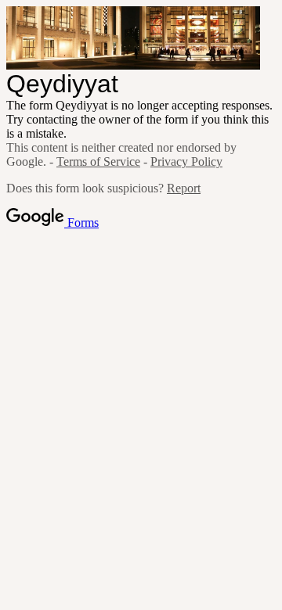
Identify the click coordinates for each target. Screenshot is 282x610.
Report (184, 188)
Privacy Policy (186, 161)
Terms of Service (98, 161)
